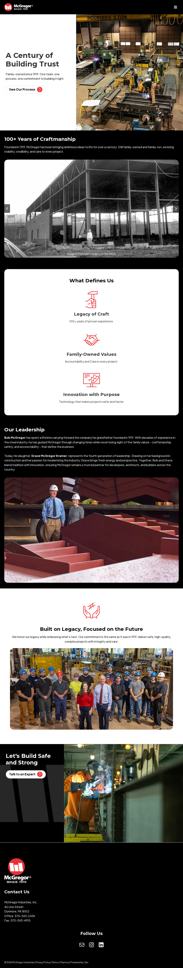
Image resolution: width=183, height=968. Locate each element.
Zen (86, 962)
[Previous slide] (7, 208)
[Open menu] (175, 7)
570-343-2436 (25, 916)
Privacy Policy (43, 962)
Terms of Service (60, 962)
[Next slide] (176, 208)
